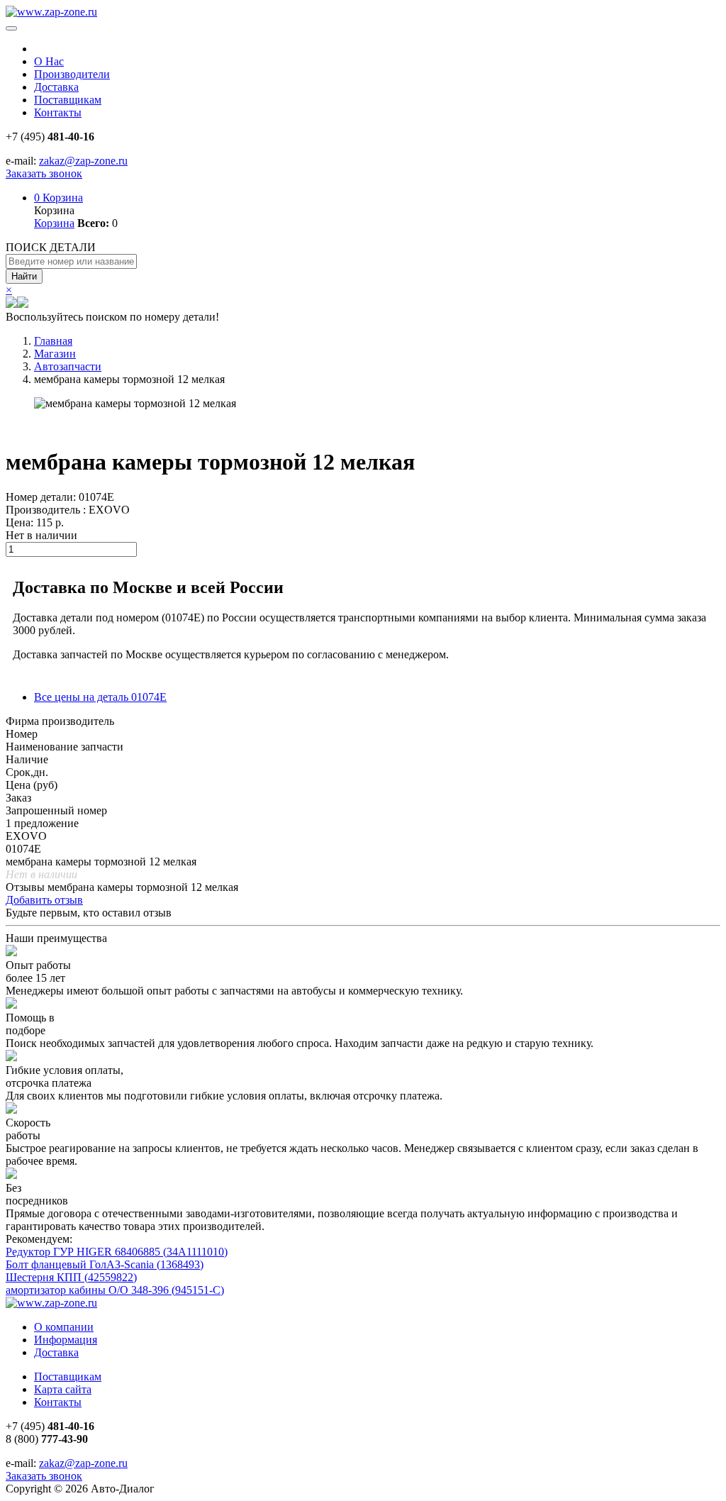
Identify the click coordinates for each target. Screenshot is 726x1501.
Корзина (58, 198)
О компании (64, 1327)
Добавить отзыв (44, 900)
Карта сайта (62, 1389)
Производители (72, 74)
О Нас (49, 61)
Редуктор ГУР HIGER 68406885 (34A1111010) (117, 1252)
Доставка (56, 87)
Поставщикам (67, 100)
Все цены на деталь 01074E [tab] (100, 697)
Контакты (58, 112)
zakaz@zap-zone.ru (83, 161)
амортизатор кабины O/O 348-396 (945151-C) (115, 1290)
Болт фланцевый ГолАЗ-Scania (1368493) (104, 1264)
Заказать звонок (44, 173)
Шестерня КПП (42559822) (71, 1277)
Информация (65, 1340)
